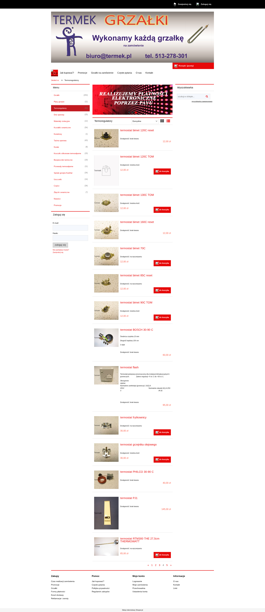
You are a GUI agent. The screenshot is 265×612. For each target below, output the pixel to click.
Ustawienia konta (139, 592)
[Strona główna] (132, 36)
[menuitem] (67, 73)
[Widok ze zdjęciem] (162, 121)
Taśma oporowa (60, 141)
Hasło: (55, 233)
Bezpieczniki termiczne (63, 160)
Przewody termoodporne (63, 166)
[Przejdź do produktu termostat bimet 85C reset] (106, 283)
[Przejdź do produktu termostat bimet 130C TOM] (106, 203)
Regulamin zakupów (100, 592)
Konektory (58, 134)
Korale (56, 147)
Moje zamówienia (140, 585)
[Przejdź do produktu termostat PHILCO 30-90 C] (106, 480)
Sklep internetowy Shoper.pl (132, 610)
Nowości (57, 199)
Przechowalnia (138, 588)
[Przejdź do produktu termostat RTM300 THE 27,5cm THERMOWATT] (106, 546)
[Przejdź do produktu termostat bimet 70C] (106, 256)
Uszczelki (58, 179)
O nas (175, 581)
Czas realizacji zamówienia (63, 581)
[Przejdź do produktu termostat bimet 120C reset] (106, 138)
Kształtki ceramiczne (62, 128)
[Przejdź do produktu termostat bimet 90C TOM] (106, 310)
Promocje (57, 205)
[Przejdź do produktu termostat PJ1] (106, 513)
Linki (175, 588)
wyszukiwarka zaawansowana (202, 101)
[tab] (129, 112)
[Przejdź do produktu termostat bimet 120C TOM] (106, 170)
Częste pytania (98, 585)
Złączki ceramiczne (61, 192)
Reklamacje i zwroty (59, 598)
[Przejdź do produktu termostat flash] (106, 375)
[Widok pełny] (168, 121)
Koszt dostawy (57, 595)
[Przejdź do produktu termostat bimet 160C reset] (106, 230)
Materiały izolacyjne (62, 121)
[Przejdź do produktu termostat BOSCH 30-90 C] (106, 337)
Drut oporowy (59, 115)
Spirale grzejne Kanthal (63, 173)
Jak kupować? (98, 581)
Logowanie (137, 581)
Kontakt (176, 585)
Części (56, 186)
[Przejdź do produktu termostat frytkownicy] (106, 425)
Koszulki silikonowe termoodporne (67, 153)
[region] (132, 100)
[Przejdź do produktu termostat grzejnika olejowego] (106, 452)
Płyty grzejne (59, 102)
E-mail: (56, 223)
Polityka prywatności (100, 588)
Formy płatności (58, 592)
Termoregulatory (60, 108)
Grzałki (56, 95)
